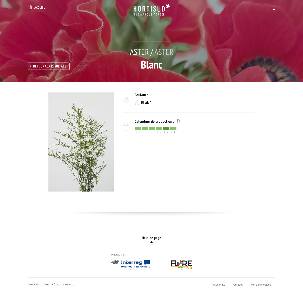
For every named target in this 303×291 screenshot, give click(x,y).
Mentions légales (261, 284)
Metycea (70, 284)
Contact (238, 284)
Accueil (39, 7)
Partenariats (218, 284)
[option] (81, 142)
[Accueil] (152, 10)
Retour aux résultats (49, 66)
